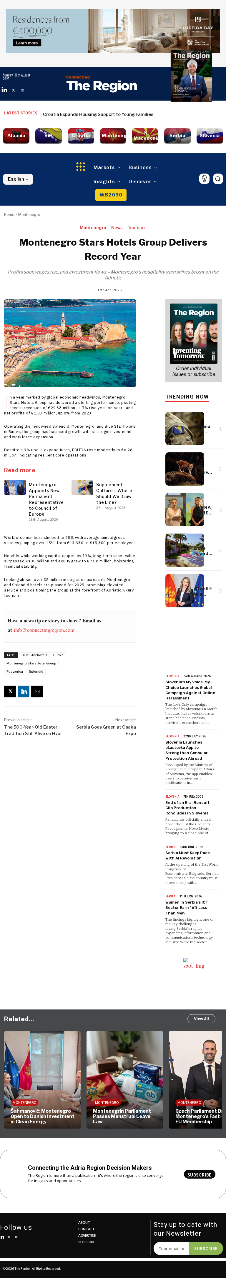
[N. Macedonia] (145, 136)
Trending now (187, 397)
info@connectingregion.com (44, 629)
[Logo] (101, 83)
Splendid (36, 671)
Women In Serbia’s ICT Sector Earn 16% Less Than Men (186, 907)
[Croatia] (81, 136)
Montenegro (29, 214)
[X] (10, 691)
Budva (58, 655)
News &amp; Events (182, 658)
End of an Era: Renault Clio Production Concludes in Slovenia (187, 807)
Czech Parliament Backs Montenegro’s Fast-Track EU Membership (123, 1116)
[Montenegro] (113, 136)
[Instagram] (22, 90)
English (16, 179)
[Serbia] (177, 136)
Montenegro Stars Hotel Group (31, 663)
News (117, 227)
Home (9, 214)
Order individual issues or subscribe (193, 371)
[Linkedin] (4, 90)
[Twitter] (13, 90)
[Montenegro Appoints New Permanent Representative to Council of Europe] (15, 487)
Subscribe (206, 1248)
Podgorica (14, 671)
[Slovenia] (210, 136)
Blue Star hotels (34, 655)
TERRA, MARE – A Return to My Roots (82, 114)
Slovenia (172, 676)
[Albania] (16, 136)
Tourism (136, 227)
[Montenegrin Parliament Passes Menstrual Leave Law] (42, 1080)
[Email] (37, 691)
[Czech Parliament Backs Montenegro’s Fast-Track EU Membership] (125, 1080)
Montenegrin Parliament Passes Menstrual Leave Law (40, 1116)
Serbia (170, 847)
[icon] (204, 179)
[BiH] (48, 136)
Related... (19, 1019)
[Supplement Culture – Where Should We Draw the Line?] (82, 487)
